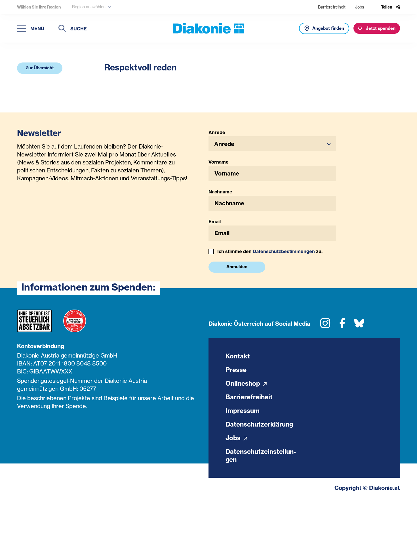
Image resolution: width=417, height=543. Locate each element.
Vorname (218, 162)
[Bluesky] (359, 325)
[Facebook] (342, 325)
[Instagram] (325, 325)
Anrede (216, 132)
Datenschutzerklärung (259, 424)
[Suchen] (62, 29)
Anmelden (236, 266)
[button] (39, 68)
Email (214, 221)
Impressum (243, 411)
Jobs (359, 7)
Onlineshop (244, 383)
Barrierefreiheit (332, 7)
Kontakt (238, 356)
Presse (236, 370)
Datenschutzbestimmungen (284, 251)
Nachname (220, 192)
